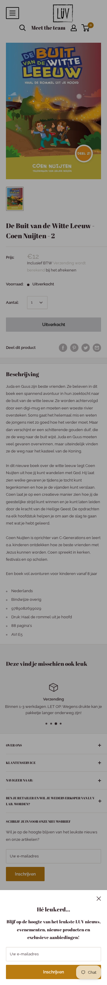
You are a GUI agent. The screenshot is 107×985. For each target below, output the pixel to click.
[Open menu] (12, 13)
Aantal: (12, 302)
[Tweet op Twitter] (85, 348)
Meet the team (48, 27)
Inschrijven (53, 972)
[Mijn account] (74, 28)
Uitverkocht (53, 324)
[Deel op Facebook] (63, 348)
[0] (85, 27)
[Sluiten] (99, 898)
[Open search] (22, 28)
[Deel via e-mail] (97, 348)
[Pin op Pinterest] (74, 348)
